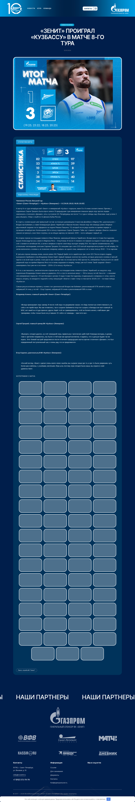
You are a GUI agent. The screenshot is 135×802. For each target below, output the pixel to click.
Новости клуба (67, 25)
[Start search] (75, 8)
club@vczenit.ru (19, 775)
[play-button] (66, 8)
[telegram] (69, 8)
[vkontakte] (59, 8)
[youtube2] (63, 8)
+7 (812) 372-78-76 (21, 780)
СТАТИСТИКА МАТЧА (25, 142)
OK (109, 799)
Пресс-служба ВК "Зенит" (26, 670)
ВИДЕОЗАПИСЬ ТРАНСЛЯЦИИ (28, 195)
